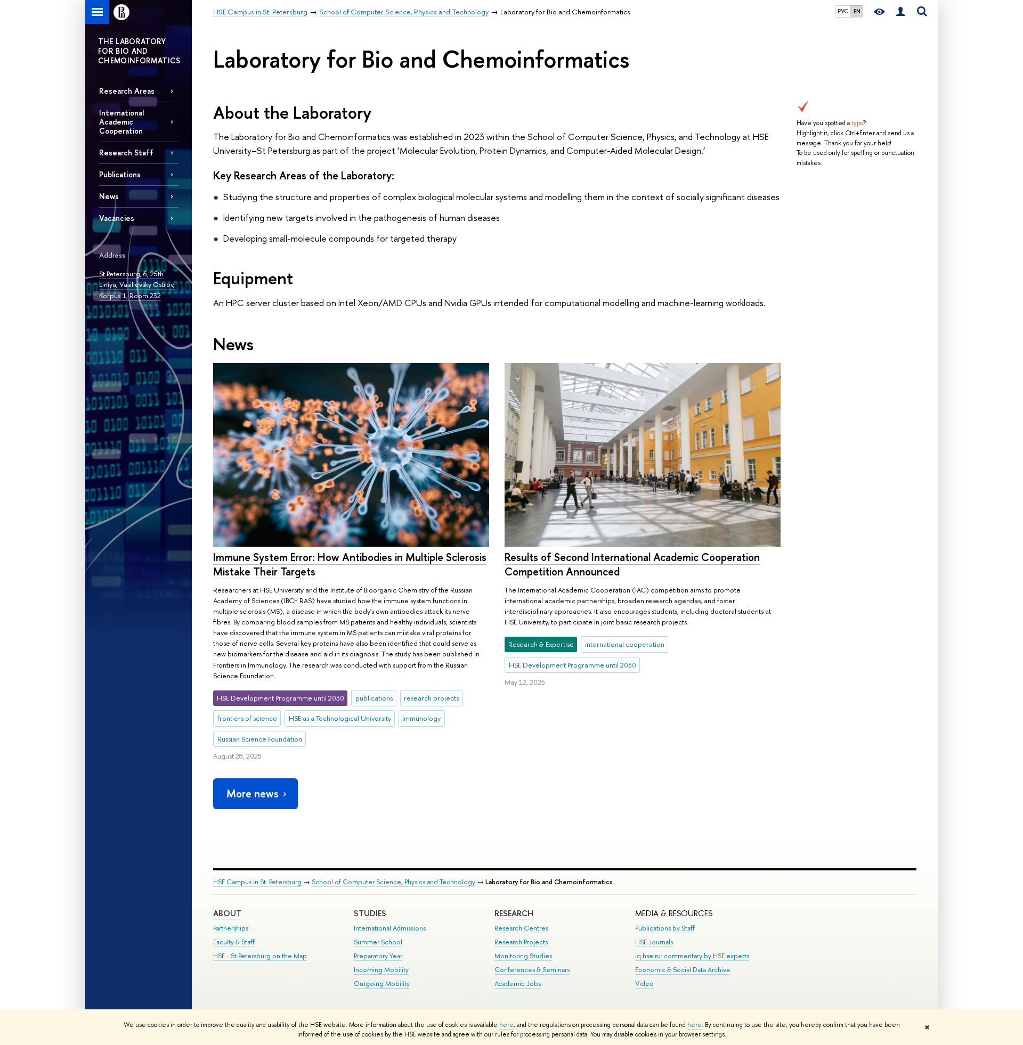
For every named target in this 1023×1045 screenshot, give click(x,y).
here (506, 1025)
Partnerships (230, 928)
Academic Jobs (517, 983)
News (109, 196)
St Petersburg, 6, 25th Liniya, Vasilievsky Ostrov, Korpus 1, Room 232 (137, 284)
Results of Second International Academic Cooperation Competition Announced (632, 564)
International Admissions (390, 928)
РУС (843, 11)
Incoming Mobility (381, 969)
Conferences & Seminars (532, 969)
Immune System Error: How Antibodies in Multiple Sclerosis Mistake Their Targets (349, 564)
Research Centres (521, 928)
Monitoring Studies (523, 955)
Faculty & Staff (234, 942)
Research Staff (126, 152)
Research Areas (127, 91)
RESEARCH (513, 913)
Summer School (378, 942)
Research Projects (521, 942)
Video (644, 983)
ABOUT (227, 913)
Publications (120, 174)
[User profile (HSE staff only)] (900, 12)
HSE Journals (654, 942)
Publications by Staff (665, 928)
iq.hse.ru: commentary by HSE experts (692, 955)
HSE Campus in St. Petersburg (257, 881)
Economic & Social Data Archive (682, 969)
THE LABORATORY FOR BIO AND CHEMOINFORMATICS (139, 50)
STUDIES (370, 913)
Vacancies (116, 218)
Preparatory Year (378, 955)
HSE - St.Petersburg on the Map (260, 955)
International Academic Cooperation (121, 122)
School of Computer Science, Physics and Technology (393, 881)
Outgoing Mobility (382, 983)
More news (252, 793)
